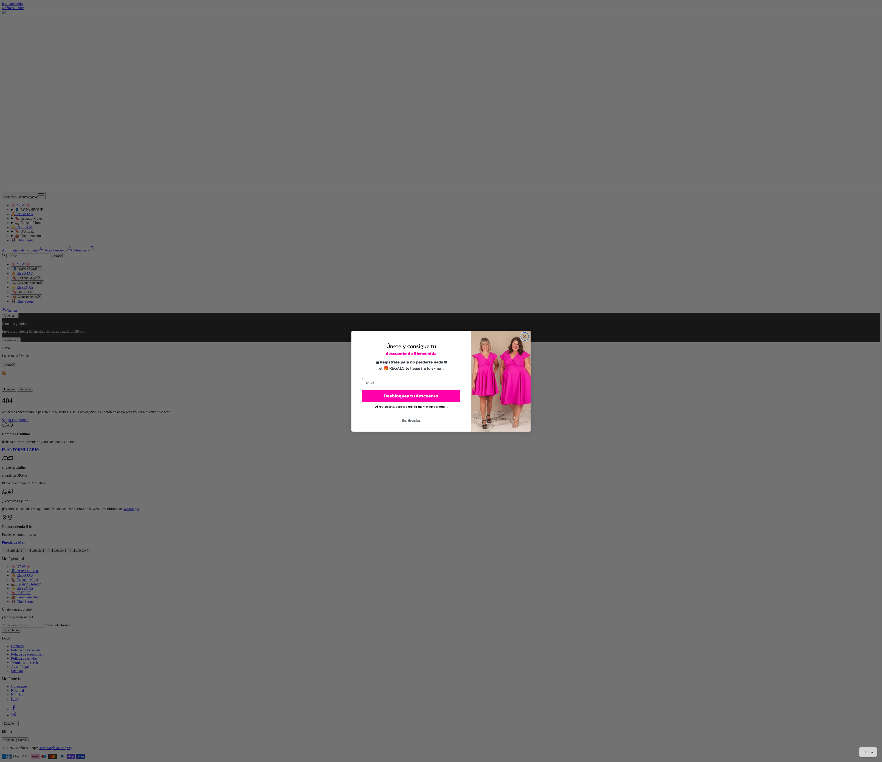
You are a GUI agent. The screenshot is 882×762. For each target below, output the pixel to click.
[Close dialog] (525, 336)
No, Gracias (411, 420)
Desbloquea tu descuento (411, 395)
